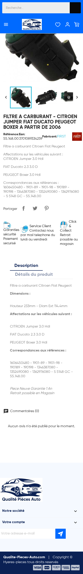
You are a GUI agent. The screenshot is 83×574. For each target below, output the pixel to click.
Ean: (22, 134)
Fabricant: (49, 136)
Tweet (35, 208)
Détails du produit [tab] (34, 274)
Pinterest (46, 208)
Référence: (11, 134)
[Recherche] (75, 7)
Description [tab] (26, 266)
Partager (23, 208)
